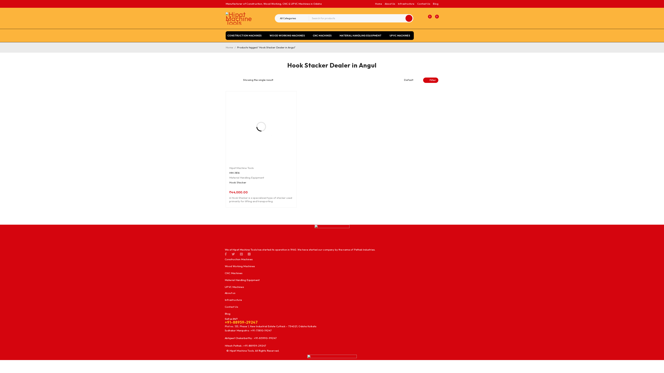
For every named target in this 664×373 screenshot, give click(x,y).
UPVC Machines (234, 287)
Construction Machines (239, 259)
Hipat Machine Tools (241, 168)
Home (378, 3)
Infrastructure (406, 3)
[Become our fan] (226, 254)
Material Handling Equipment (246, 177)
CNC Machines (234, 273)
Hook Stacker (237, 182)
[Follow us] (233, 254)
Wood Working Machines (240, 266)
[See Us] (241, 254)
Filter (433, 80)
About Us (390, 3)
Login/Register (420, 18)
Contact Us (423, 3)
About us (230, 293)
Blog (435, 3)
